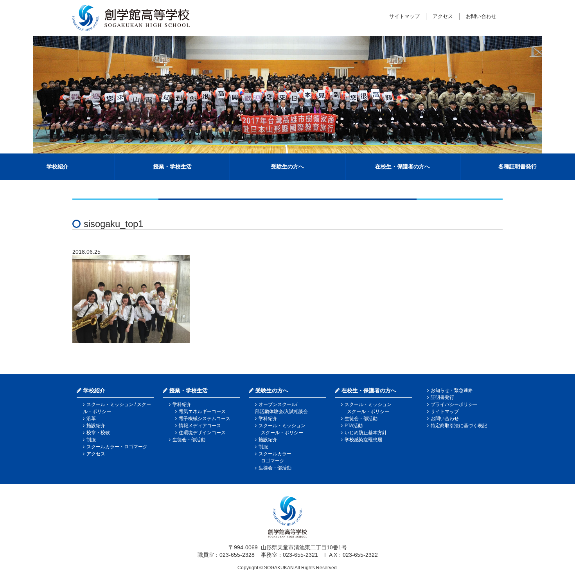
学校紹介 (57, 166)
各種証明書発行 (517, 166)
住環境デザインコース (202, 432)
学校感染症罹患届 (363, 439)
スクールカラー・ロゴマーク (116, 446)
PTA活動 (354, 425)
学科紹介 (181, 404)
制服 (91, 439)
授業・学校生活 (172, 166)
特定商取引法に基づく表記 (459, 425)
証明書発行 (442, 397)
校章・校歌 (98, 432)
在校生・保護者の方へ (402, 166)
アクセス (443, 16)
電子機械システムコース (204, 418)
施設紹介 (95, 425)
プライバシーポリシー (454, 404)
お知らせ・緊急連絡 (452, 390)
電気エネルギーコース (202, 411)
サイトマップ (404, 16)
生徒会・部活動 (188, 439)
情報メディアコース (200, 425)
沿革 (91, 418)
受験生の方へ (287, 166)
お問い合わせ (481, 16)
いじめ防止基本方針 (366, 432)
